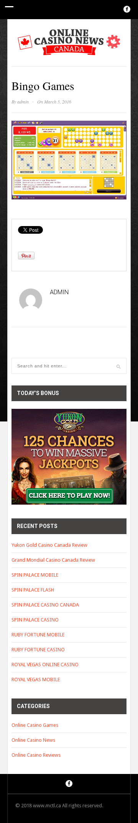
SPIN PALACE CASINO (35, 620)
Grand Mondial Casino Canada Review (53, 560)
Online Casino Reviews (36, 755)
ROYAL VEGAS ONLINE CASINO (45, 664)
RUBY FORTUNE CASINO (38, 649)
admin (23, 101)
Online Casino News (33, 740)
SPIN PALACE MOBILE (35, 575)
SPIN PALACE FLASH (33, 590)
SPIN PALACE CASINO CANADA (45, 605)
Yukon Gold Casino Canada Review (49, 545)
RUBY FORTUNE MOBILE (38, 635)
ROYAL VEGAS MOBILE (36, 679)
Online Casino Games (35, 725)
